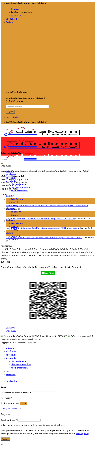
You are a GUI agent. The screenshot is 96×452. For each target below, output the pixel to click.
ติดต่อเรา (15, 215)
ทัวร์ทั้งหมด (11, 174)
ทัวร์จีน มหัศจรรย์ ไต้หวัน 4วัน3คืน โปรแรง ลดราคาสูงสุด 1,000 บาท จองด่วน (40, 218)
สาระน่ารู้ (14, 202)
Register (5, 439)
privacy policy (82, 433)
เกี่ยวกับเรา (11, 233)
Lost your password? (11, 408)
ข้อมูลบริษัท (16, 211)
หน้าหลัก (10, 348)
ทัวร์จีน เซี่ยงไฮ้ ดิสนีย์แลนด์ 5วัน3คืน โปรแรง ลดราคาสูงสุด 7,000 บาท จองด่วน (42, 228)
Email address (9, 420)
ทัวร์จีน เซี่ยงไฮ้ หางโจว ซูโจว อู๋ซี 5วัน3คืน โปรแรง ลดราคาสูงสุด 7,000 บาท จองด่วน (44, 237)
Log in (23, 403)
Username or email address (16, 392)
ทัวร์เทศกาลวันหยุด (19, 190)
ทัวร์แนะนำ (11, 358)
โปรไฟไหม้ (11, 355)
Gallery (14, 229)
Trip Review (17, 199)
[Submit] (2, 163)
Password (6, 397)
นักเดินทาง (10, 196)
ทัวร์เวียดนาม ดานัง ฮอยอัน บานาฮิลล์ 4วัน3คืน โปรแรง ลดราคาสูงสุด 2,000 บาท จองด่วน (47, 205)
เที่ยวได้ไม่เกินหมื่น (18, 361)
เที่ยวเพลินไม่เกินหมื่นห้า (21, 187)
